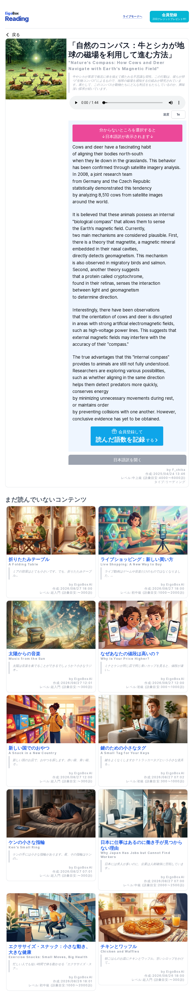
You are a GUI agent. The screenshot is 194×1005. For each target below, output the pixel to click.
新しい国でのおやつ (29, 748)
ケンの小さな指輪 (27, 842)
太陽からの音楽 (24, 653)
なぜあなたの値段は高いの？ (130, 653)
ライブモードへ (132, 16)
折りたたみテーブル (29, 559)
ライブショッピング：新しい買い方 (137, 559)
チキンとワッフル (119, 946)
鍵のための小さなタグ (123, 748)
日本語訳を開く (127, 459)
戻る (15, 34)
